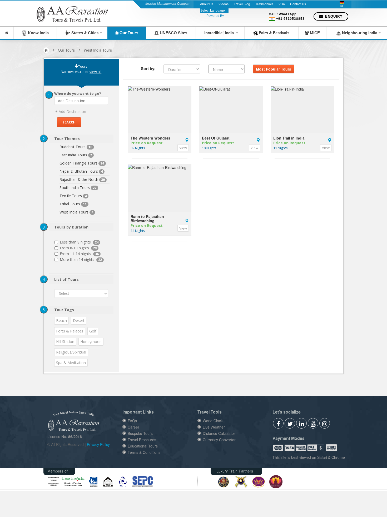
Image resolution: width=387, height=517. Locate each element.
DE (342, 6)
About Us (206, 4)
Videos (224, 4)
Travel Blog (242, 4)
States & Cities (84, 33)
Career (133, 427)
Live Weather (214, 427)
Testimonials (264, 4)
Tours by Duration (71, 227)
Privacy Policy (98, 444)
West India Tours (98, 50)
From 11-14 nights (79, 253)
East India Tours (73, 154)
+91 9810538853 (290, 19)
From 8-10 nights (78, 247)
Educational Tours (143, 446)
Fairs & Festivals (273, 33)
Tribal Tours (69, 203)
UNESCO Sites (173, 33)
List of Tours (66, 279)
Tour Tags (64, 309)
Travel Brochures (142, 439)
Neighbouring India (359, 33)
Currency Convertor (219, 439)
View (183, 147)
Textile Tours (70, 195)
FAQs (132, 420)
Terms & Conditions (144, 452)
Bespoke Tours (140, 433)
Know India (37, 33)
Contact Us (298, 4)
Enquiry (333, 16)
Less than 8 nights (79, 242)
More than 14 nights (81, 259)
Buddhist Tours (72, 146)
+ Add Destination (70, 111)
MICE (314, 33)
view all (95, 71)
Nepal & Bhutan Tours (78, 171)
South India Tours (74, 187)
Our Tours (128, 33)
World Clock (213, 420)
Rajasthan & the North (78, 179)
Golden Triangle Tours (78, 163)
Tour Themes (67, 138)
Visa (282, 4)
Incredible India (219, 33)
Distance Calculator (219, 433)
